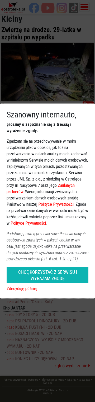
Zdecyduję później (22, 288)
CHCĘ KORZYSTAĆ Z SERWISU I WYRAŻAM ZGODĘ (47, 275)
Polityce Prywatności (56, 204)
